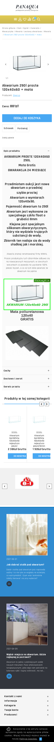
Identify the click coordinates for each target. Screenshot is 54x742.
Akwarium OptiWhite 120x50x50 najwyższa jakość (14, 440)
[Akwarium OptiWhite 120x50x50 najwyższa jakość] (14, 419)
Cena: (5, 106)
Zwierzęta (35, 28)
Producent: (7, 95)
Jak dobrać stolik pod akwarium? (25, 564)
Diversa (16, 95)
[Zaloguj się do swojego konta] (20, 19)
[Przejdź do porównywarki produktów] (29, 19)
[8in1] (27, 482)
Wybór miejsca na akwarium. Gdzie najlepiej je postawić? (26, 655)
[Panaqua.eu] (27, 7)
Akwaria (47, 31)
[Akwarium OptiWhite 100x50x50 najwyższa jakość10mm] (39, 419)
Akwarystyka (7, 31)
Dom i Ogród (23, 28)
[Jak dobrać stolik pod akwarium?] (27, 534)
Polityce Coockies (28, 738)
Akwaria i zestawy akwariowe (28, 31)
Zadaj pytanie (8, 137)
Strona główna (8, 28)
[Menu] (15, 19)
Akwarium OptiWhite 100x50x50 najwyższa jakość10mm (39, 440)
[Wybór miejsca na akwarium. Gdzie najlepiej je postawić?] (27, 624)
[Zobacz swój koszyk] (34, 19)
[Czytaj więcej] (9, 584)
